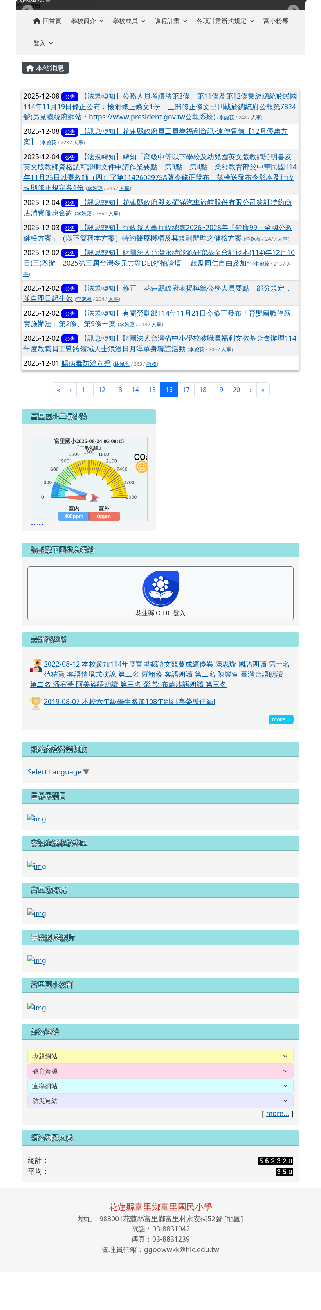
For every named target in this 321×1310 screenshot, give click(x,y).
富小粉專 (276, 20)
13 (118, 389)
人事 (256, 117)
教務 (151, 363)
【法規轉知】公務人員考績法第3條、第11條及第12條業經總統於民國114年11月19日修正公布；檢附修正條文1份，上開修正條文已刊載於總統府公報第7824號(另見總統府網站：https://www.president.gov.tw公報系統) (160, 106)
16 (172, 389)
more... (277, 1113)
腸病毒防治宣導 (86, 363)
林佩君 (122, 363)
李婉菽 (226, 117)
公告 (70, 96)
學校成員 (125, 20)
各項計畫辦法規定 (222, 20)
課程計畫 (167, 20)
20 (236, 389)
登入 (39, 43)
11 (84, 389)
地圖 (234, 1218)
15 (152, 389)
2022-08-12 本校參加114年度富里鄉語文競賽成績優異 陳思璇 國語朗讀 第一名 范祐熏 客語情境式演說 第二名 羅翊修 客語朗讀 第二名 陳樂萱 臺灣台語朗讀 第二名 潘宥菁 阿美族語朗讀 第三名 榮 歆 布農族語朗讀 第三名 (160, 674)
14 (135, 389)
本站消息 (49, 67)
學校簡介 (83, 20)
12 (101, 389)
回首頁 (52, 20)
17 (185, 389)
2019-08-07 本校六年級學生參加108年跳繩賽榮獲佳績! (129, 701)
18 (202, 389)
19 (219, 389)
